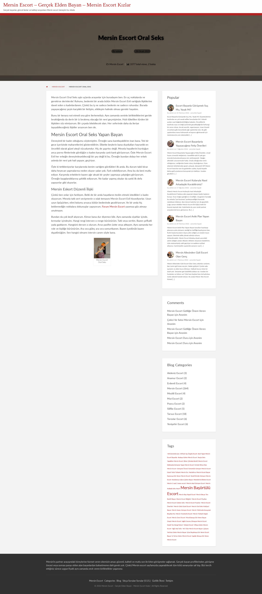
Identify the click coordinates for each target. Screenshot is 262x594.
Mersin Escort (116, 64)
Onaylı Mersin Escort (174, 521)
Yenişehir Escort (175, 424)
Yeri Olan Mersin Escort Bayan (193, 528)
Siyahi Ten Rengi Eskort (175, 525)
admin (119, 51)
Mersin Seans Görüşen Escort (181, 510)
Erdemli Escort (175, 383)
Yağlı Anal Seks (177, 528)
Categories (109, 581)
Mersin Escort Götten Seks (176, 503)
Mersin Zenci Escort (178, 517)
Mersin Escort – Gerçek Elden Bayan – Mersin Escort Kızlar (67, 5)
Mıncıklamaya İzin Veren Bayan (196, 517)
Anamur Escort (175, 378)
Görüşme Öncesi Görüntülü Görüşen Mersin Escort (194, 468)
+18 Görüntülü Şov (173, 454)
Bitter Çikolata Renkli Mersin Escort (195, 461)
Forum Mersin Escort (113, 206)
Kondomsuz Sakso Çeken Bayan (182, 480)
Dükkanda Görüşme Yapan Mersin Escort (180, 465)
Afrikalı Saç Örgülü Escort (188, 454)
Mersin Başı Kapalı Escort (187, 494)
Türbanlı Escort (188, 525)
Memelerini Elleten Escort (202, 480)
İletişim (169, 581)
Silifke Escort (174, 409)
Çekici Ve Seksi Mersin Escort (183, 320)
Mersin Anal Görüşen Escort (196, 483)
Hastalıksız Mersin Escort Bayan (199, 472)
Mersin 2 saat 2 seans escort (176, 483)
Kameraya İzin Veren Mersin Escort (178, 476)
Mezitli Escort (174, 393)
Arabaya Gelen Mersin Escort (187, 457)
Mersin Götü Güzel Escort (182, 506)
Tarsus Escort (174, 414)
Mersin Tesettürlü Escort (184, 514)
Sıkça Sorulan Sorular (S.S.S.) (137, 581)
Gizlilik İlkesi (158, 581)
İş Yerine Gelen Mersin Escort (181, 536)
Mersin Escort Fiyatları (199, 499)
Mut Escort (173, 398)
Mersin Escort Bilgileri (183, 499)
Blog (119, 581)
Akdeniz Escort (175, 373)
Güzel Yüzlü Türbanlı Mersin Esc (177, 472)
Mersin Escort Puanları (193, 503)
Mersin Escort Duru (178, 338)
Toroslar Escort (175, 419)
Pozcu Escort (174, 404)
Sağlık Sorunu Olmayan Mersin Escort (194, 521)
